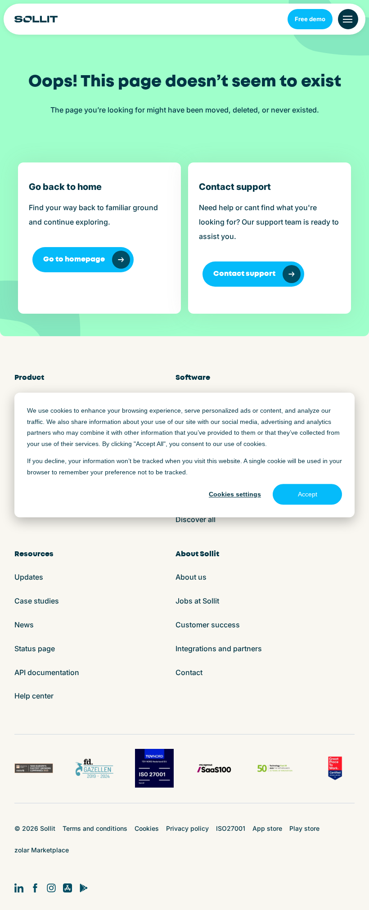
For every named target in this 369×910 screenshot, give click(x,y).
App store (267, 828)
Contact (189, 672)
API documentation (46, 672)
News (24, 624)
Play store (304, 828)
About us (191, 576)
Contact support (244, 273)
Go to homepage (74, 259)
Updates (28, 576)
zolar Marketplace (41, 850)
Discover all (196, 519)
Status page (34, 648)
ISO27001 (230, 828)
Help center (34, 695)
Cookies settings (235, 494)
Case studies (36, 600)
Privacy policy (187, 828)
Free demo (310, 19)
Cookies (147, 828)
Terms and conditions (95, 828)
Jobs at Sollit (197, 600)
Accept (307, 494)
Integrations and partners (219, 648)
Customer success (208, 624)
